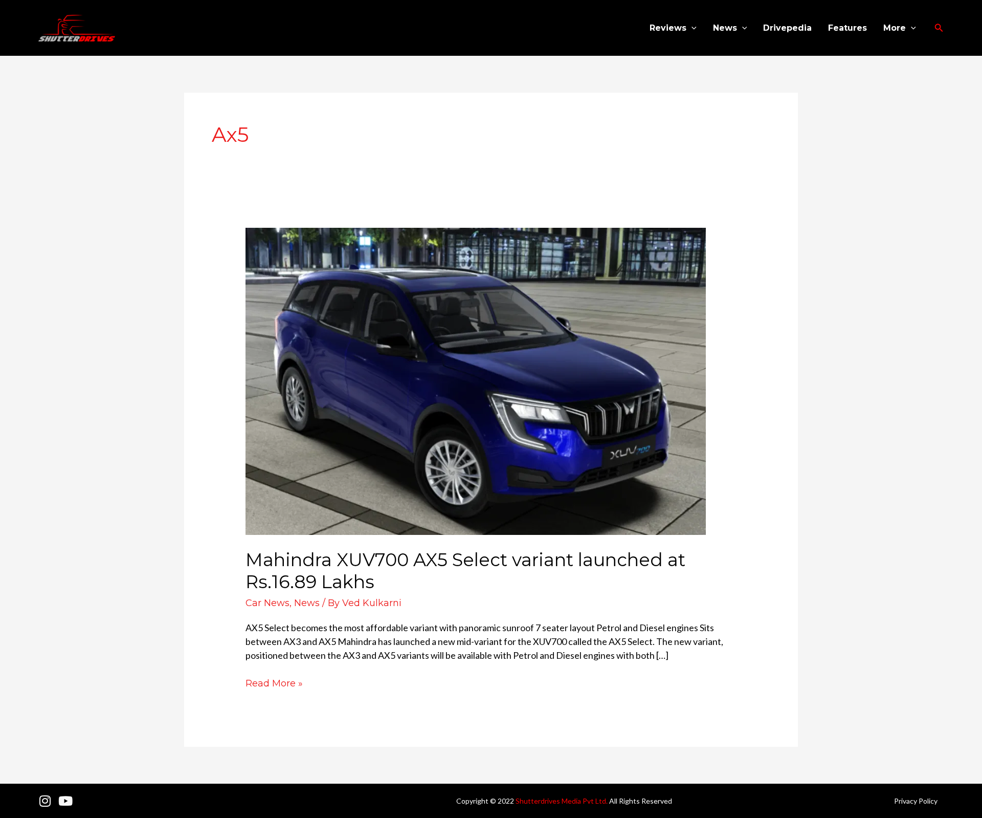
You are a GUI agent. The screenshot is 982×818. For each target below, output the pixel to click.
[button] (691, 28)
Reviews (668, 28)
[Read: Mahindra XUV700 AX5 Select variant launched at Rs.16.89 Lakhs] (476, 380)
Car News (267, 603)
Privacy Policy (916, 801)
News (725, 28)
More (894, 28)
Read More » (274, 683)
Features (847, 28)
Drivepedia (787, 28)
